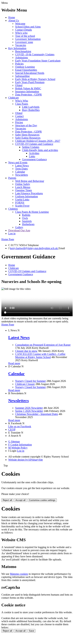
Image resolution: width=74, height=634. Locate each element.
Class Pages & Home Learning (32, 211)
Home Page (7, 239)
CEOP (11, 429)
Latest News (22, 165)
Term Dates (21, 168)
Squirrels (27, 221)
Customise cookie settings (42, 500)
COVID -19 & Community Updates (34, 54)
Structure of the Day (26, 125)
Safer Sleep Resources (27, 134)
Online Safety (22, 184)
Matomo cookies (19, 573)
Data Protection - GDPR (28, 94)
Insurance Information (27, 91)
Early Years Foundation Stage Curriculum (37, 60)
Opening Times (23, 190)
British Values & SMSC (28, 88)
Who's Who (21, 100)
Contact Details (23, 29)
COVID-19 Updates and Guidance (34, 144)
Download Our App (19, 230)
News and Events (17, 162)
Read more (14, 363)
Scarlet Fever (22, 205)
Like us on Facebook (19, 426)
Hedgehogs (28, 224)
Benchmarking (23, 51)
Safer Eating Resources (27, 137)
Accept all (20, 500)
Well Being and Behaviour (29, 181)
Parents (12, 177)
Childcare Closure (25, 384)
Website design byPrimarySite (25, 459)
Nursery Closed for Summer (30, 381)
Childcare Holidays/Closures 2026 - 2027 (37, 140)
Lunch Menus (22, 187)
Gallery (19, 227)
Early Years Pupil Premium (29, 82)
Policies (19, 63)
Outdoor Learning (25, 66)
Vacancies (20, 45)
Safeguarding (22, 76)
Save (31, 631)
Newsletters (21, 174)
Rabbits (26, 215)
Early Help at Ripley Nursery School (35, 79)
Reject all (7, 500)
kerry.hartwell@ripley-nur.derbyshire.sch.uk (34, 248)
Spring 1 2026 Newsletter (29, 411)
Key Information (17, 48)
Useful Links (22, 199)
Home (11, 17)
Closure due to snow (26, 350)
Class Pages (21, 103)
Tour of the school (25, 35)
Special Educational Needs (29, 73)
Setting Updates (30, 147)
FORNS (19, 202)
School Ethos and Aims (28, 26)
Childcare (13, 97)
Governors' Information (28, 39)
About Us (13, 20)
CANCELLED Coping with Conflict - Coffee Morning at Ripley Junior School (40, 356)
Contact (19, 116)
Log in (11, 233)
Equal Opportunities (26, 69)
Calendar (20, 171)
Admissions (21, 57)
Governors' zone (24, 42)
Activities (34, 153)
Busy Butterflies (31, 110)
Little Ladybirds (30, 106)
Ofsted (18, 85)
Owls (25, 218)
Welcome (20, 23)
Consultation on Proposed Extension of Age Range (43, 344)
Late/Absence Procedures (29, 193)
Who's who (21, 32)
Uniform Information (26, 196)
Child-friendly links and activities (40, 150)
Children (13, 208)
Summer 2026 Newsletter (29, 407)
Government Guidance (34, 159)
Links (32, 156)
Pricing (19, 122)
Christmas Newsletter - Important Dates (36, 414)
